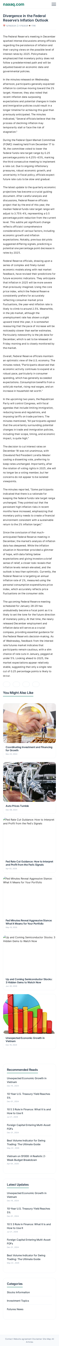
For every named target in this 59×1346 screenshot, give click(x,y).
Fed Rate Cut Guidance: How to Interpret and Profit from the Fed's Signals (29, 863)
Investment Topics (18, 1300)
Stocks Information (18, 1292)
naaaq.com (13, 4)
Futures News (15, 1309)
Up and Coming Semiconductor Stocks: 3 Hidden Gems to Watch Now (29, 981)
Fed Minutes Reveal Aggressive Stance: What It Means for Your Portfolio (29, 922)
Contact (9, 1339)
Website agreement (22, 1339)
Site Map (47, 1339)
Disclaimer (37, 1339)
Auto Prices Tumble (17, 805)
